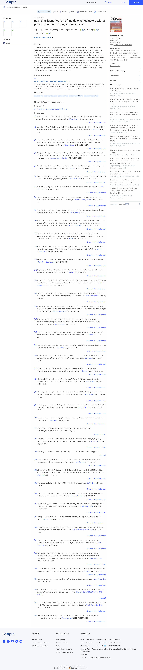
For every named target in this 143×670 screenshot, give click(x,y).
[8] (35, 197)
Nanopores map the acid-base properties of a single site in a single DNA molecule (124, 181)
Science (84, 371)
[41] (35, 589)
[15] (35, 280)
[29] (35, 452)
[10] (35, 220)
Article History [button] (115, 75)
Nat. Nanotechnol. (92, 296)
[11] (35, 233)
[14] (35, 270)
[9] (35, 210)
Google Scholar (100, 123)
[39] (35, 569)
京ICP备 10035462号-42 (60, 668)
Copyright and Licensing (64, 649)
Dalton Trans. (69, 145)
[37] (35, 540)
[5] (35, 166)
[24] (35, 392)
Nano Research (16, 7)
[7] (35, 187)
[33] (35, 493)
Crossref (90, 123)
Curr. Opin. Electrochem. (46, 262)
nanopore (39, 96)
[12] (35, 246)
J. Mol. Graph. (91, 483)
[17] (35, 306)
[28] (35, 439)
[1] (35, 116)
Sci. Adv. (96, 129)
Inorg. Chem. (95, 441)
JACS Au (86, 571)
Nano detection (115, 66)
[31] (35, 470)
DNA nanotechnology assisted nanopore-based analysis (125, 151)
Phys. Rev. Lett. (67, 618)
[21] (35, 355)
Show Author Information (43, 37)
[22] (35, 368)
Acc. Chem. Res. (100, 579)
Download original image (59, 81)
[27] (35, 428)
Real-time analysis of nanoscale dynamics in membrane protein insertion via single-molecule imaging (125, 138)
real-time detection (91, 96)
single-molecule (50, 96)
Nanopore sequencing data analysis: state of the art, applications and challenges (125, 173)
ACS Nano (89, 335)
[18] (35, 319)
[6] (35, 176)
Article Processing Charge (64, 652)
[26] (35, 418)
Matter (71, 272)
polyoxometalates (75, 96)
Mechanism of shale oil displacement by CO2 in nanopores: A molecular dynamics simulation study (125, 101)
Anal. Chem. (90, 381)
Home (8, 7)
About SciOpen (37, 639)
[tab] (125, 71)
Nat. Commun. (75, 213)
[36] (35, 527)
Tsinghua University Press (40, 646)
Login (123, 2)
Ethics (58, 646)
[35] (35, 517)
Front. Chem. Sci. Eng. (94, 605)
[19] (35, 332)
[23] (35, 379)
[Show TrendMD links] (139, 204)
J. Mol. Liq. (80, 462)
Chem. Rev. (73, 119)
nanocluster (62, 96)
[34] (35, 504)
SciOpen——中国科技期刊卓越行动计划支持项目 (96, 657)
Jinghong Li (38, 33)
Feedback (84, 654)
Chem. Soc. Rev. (77, 496)
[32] (35, 483)
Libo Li (76, 30)
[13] (35, 259)
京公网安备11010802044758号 (79, 668)
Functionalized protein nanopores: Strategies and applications (124, 90)
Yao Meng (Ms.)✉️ (101, 639)
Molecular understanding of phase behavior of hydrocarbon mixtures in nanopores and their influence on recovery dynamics (124, 161)
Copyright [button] (113, 80)
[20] (35, 345)
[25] (35, 405)
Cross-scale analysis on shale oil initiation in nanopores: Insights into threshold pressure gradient (124, 114)
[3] (35, 140)
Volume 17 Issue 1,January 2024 (116, 39)
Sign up (136, 2)
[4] (35, 153)
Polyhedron (54, 420)
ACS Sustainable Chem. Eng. (82, 530)
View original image (41, 81)
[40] (35, 579)
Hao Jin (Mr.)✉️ (101, 646)
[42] (35, 602)
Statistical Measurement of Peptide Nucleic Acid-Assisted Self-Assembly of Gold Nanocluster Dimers (123, 190)
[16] (35, 293)
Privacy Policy (60, 639)
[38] (35, 553)
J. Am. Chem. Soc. (74, 179)
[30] (35, 460)
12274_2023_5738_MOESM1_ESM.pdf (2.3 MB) (51, 109)
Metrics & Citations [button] (116, 71)
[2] (35, 127)
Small (71, 239)
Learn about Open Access (40, 643)
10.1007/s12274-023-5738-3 (123, 45)
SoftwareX (41, 475)
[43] (35, 615)
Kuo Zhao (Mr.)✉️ (101, 643)
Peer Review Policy (62, 643)
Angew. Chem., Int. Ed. (58, 158)
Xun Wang (89, 30)
